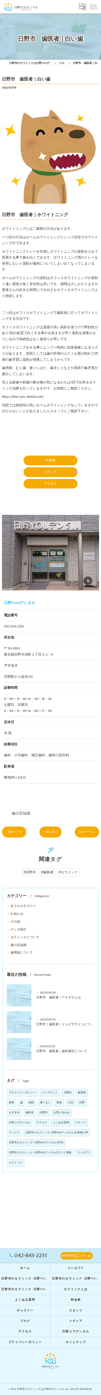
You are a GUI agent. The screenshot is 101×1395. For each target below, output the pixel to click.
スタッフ (80, 1122)
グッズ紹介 (18, 929)
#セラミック (68, 872)
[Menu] (93, 6)
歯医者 (29, 1112)
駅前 (59, 1102)
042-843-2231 (14, 626)
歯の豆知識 (21, 813)
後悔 (11, 1102)
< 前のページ (14, 832)
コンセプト (84, 1152)
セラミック (15, 1162)
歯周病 (82, 1092)
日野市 (43, 1112)
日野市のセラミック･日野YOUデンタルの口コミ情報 (40, 1152)
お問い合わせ (61, 1112)
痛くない (45, 1102)
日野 (82, 1102)
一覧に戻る (50, 832)
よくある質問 (61, 1122)
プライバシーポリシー (22, 1092)
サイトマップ (76, 1342)
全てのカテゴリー (23, 906)
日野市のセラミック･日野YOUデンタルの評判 (36, 1142)
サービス (14, 1132)
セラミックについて (25, 937)
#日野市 (29, 872)
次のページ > (86, 832)
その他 (15, 921)
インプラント (50, 1092)
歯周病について (22, 952)
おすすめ (14, 1112)
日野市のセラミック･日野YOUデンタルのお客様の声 (56, 1132)
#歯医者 (47, 872)
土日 (70, 1102)
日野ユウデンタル (19, 1122)
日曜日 (68, 1092)
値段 (31, 1102)
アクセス (41, 1122)
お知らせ (17, 914)
